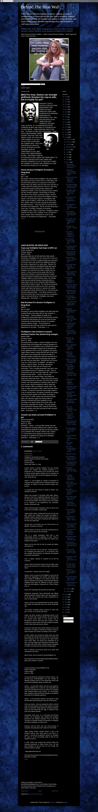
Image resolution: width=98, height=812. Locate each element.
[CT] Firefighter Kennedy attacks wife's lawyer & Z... (71, 214)
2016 (66, 117)
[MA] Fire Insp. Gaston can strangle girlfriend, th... (70, 340)
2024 (66, 99)
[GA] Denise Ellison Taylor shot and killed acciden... (71, 578)
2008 (66, 137)
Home (40, 791)
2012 (66, 127)
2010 (66, 132)
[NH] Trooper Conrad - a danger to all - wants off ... (70, 416)
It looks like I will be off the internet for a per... (71, 388)
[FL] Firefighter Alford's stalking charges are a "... (71, 297)
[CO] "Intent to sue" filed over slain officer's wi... (71, 498)
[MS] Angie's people (69, 443)
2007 (66, 594)
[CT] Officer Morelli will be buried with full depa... (71, 247)
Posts (66, 618)
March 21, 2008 (36, 451)
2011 (66, 129)
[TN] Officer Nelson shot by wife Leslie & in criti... (71, 584)
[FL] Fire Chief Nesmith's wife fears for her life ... (71, 552)
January (68, 591)
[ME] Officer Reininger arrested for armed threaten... (71, 354)
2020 (66, 107)
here (22, 218)
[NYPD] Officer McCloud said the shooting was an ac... (71, 545)
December (69, 139)
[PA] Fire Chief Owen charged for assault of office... (70, 512)
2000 (66, 609)
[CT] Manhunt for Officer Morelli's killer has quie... (71, 292)
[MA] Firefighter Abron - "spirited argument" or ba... (71, 260)
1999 (66, 612)
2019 (66, 109)
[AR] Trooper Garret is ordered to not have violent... (71, 484)
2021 (66, 104)
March (68, 162)
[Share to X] (38, 441)
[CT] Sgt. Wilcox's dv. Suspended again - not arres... (71, 431)
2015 (66, 119)
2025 (66, 96)
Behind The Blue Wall (40, 7)
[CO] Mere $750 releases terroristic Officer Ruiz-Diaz (71, 394)
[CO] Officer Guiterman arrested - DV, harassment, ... (70, 234)
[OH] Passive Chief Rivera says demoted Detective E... (71, 180)
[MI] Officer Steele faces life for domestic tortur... (71, 538)
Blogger (65, 802)
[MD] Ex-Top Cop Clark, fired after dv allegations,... (71, 361)
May (67, 157)
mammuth (52, 802)
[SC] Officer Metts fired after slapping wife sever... (71, 267)
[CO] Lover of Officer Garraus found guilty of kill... (71, 572)
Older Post (55, 791)
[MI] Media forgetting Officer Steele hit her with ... (71, 311)
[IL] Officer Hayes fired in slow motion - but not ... (71, 519)
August (68, 149)
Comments (67, 621)
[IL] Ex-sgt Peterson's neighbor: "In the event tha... (71, 409)
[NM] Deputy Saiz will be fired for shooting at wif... (71, 253)
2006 (66, 597)
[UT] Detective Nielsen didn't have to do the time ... (70, 241)
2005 (66, 599)
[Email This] (36, 441)
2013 (66, 124)
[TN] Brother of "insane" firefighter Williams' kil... (70, 382)
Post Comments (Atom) (35, 794)
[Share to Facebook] (40, 441)
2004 (66, 602)
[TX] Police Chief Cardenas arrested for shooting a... (70, 532)
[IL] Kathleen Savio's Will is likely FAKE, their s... (71, 504)
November (69, 142)
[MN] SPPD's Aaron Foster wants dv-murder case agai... (71, 318)
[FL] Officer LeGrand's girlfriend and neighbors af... (70, 477)
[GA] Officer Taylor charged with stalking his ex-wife (71, 221)
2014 (66, 122)
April (67, 159)
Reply (26, 759)
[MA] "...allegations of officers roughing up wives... (71, 347)
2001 (66, 607)
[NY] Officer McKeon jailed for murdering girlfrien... (71, 492)
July (67, 152)
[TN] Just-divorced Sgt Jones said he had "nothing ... (71, 423)
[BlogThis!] (37, 441)
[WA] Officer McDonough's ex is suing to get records (71, 449)
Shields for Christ (71, 454)
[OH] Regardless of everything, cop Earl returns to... (71, 463)
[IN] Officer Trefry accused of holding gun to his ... (71, 200)
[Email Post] (32, 441)
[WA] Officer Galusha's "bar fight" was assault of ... (71, 470)
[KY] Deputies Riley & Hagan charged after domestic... (71, 186)
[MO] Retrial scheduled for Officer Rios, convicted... (70, 367)
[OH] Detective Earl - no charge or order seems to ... (71, 525)
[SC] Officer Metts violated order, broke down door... (71, 192)
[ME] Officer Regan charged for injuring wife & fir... (71, 402)
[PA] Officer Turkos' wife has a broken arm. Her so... (71, 559)
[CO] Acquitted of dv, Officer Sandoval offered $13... (71, 207)
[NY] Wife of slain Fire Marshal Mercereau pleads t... (71, 326)
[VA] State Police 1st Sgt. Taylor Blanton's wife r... (71, 565)
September (69, 147)
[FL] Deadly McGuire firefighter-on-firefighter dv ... (70, 280)
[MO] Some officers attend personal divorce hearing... (71, 286)
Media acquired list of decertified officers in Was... (71, 273)
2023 (66, 102)
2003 (66, 604)
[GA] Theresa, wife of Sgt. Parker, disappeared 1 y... (71, 304)
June (67, 154)
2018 (66, 112)
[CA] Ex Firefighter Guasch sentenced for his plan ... (71, 438)
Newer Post (24, 791)
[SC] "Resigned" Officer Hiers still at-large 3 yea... (71, 458)
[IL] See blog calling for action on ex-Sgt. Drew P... (71, 374)
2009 (66, 134)
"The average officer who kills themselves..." (71, 166)
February (69, 588)
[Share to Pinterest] (41, 441)
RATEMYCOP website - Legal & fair (71, 227)
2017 (66, 114)
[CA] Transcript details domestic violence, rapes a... (71, 333)
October (68, 144)
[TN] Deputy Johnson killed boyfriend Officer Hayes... (71, 172)
